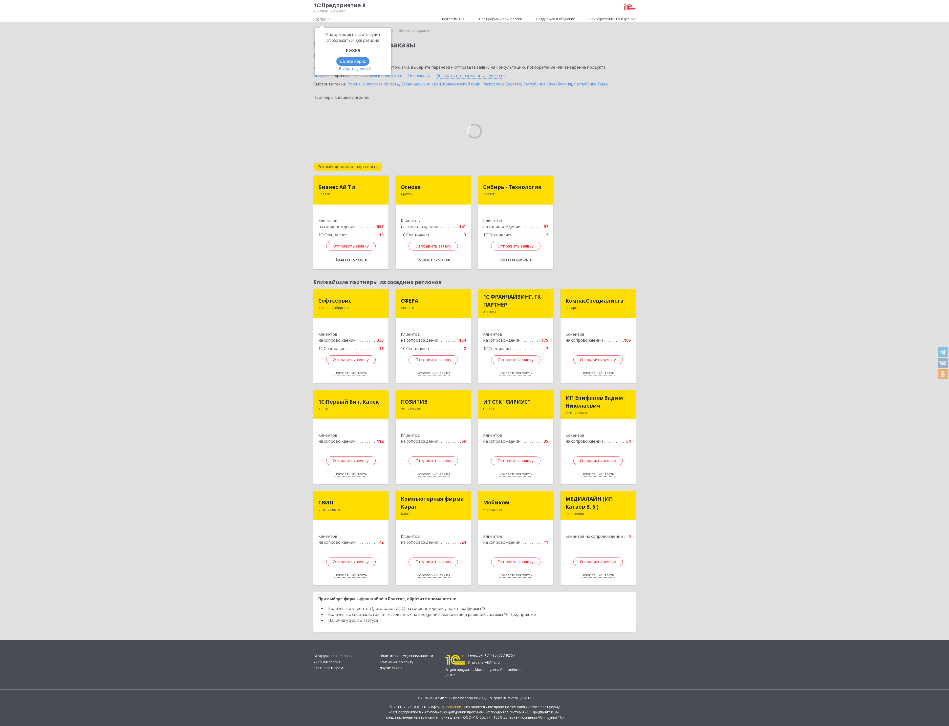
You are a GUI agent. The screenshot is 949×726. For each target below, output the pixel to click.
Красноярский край (461, 84)
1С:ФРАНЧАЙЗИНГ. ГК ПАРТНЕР (512, 300)
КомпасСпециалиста (594, 300)
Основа (411, 187)
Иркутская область (380, 84)
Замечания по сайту (396, 662)
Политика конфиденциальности (406, 655)
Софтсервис (334, 300)
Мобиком (496, 502)
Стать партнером (328, 667)
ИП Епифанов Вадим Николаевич (594, 401)
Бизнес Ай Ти (336, 187)
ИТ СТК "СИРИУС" (506, 401)
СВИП (325, 502)
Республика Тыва (591, 84)
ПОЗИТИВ (414, 401)
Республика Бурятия (501, 84)
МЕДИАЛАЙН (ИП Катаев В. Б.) (589, 502)
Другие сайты (390, 667)
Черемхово (419, 75)
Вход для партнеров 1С (333, 655)
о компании (451, 707)
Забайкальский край (421, 84)
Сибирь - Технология (512, 187)
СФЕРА (409, 300)
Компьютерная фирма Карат (432, 502)
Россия (353, 84)
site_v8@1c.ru (489, 662)
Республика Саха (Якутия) (547, 84)
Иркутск (394, 75)
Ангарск (321, 75)
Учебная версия (326, 662)
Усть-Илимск (367, 75)
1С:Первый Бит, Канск (348, 401)
